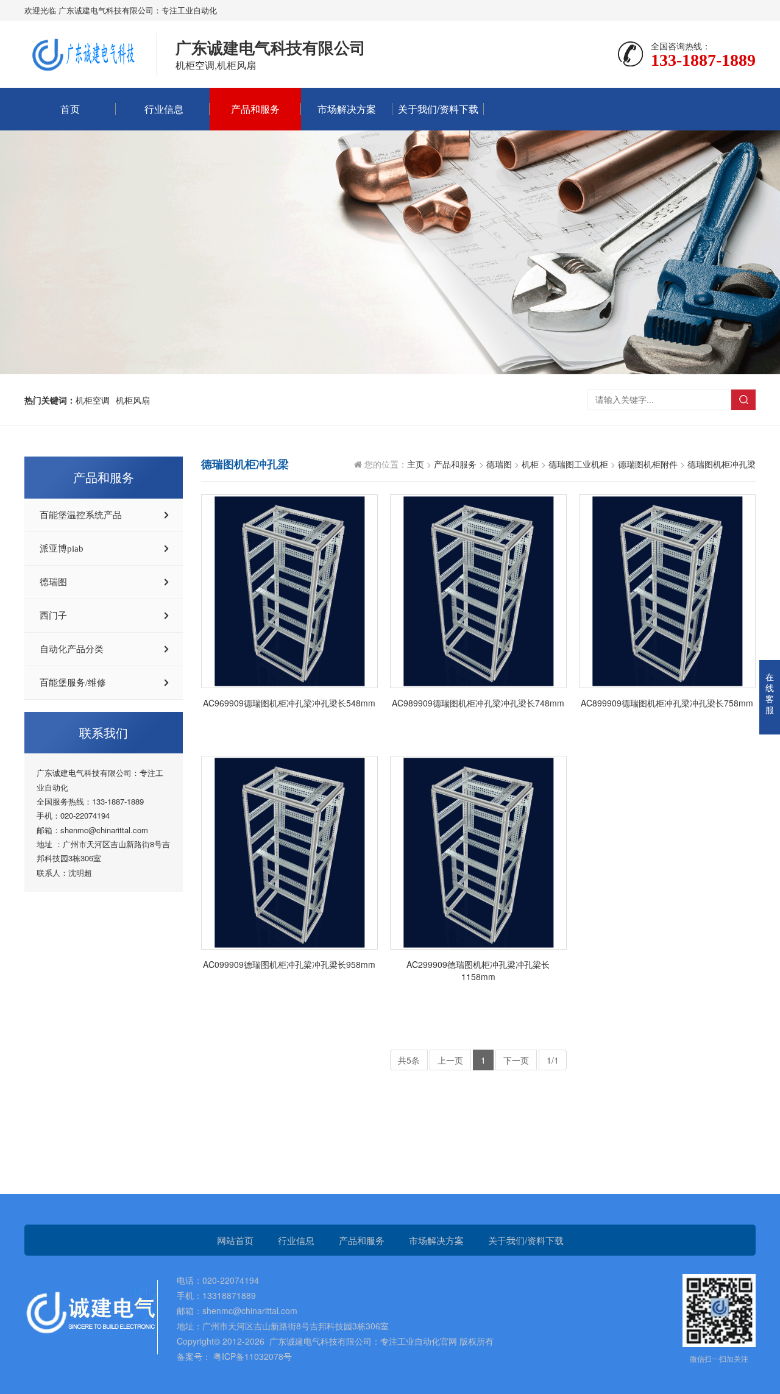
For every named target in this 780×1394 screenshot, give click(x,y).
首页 (70, 109)
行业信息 (163, 109)
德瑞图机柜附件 (648, 464)
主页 (415, 464)
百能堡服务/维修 (73, 683)
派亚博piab (61, 548)
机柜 (530, 464)
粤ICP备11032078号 (251, 1356)
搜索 (743, 399)
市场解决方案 (346, 109)
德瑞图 (53, 582)
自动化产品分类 (72, 649)
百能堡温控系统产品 (81, 515)
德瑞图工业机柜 (578, 464)
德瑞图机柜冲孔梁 (721, 464)
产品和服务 (255, 109)
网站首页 (235, 1240)
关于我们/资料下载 (438, 109)
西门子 (53, 616)
